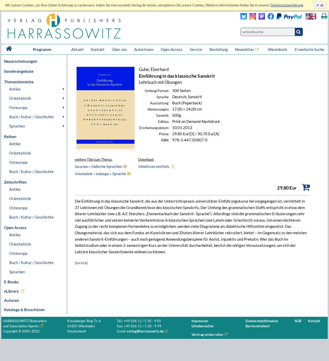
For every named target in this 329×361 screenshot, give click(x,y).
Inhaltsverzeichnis (153, 166)
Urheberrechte (202, 326)
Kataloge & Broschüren (24, 309)
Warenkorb (278, 49)
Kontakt (98, 49)
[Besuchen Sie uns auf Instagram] (251, 18)
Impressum (199, 321)
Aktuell (77, 49)
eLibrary (11, 291)
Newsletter (244, 49)
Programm (42, 49)
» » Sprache (100, 173)
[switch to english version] (311, 16)
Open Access (171, 49)
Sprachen (17, 126)
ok (321, 5)
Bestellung (218, 49)
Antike (15, 89)
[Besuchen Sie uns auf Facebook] (269, 18)
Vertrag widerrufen (207, 334)
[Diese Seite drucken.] (324, 16)
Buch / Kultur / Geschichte (31, 116)
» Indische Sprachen (98, 166)
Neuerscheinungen (20, 61)
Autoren (11, 300)
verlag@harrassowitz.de (145, 331)
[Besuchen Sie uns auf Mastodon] (260, 18)
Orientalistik (20, 98)
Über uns (119, 49)
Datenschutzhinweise (261, 321)
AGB (298, 321)
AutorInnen (143, 49)
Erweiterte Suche (309, 49)
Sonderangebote (18, 71)
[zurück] (81, 262)
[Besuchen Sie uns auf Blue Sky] (243, 18)
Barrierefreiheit (257, 326)
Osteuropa (18, 107)
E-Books (11, 281)
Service (196, 49)
